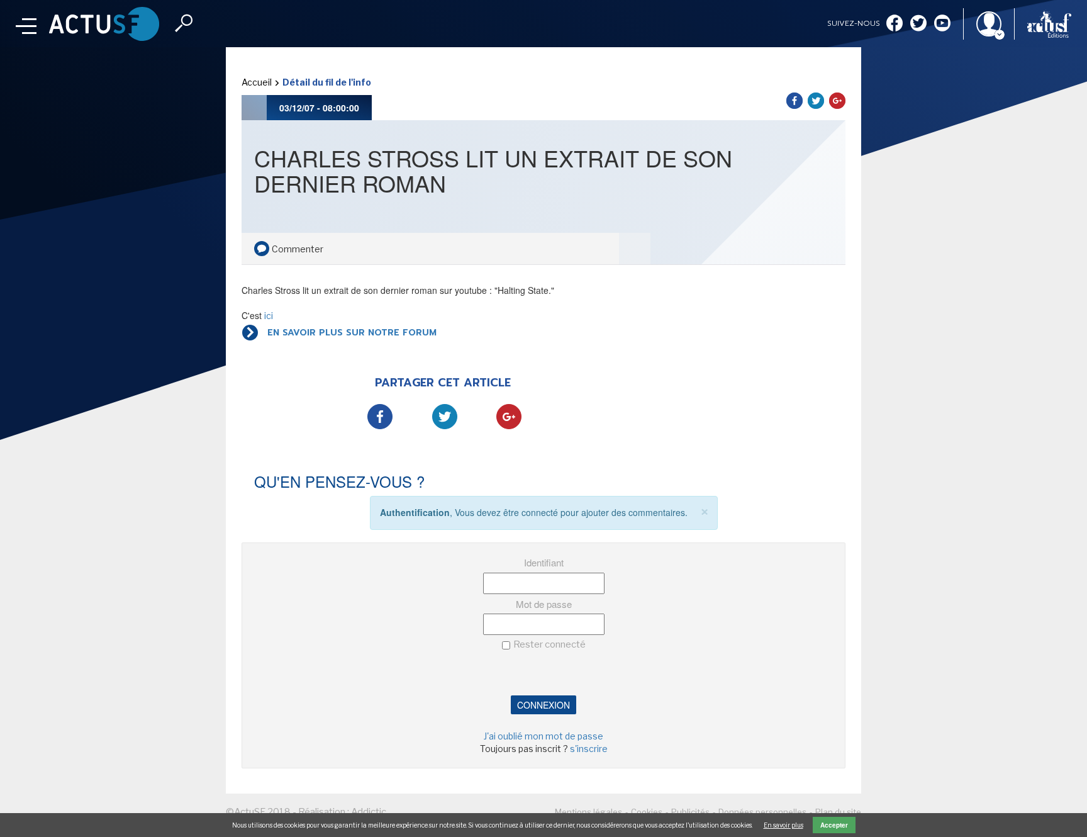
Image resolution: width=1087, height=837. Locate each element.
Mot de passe (544, 603)
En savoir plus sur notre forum (352, 332)
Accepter (834, 825)
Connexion (543, 705)
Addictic (368, 811)
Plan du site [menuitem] (838, 812)
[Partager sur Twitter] (816, 101)
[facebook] (894, 24)
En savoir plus (783, 825)
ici (268, 315)
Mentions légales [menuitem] (588, 812)
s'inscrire (589, 748)
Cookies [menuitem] (646, 812)
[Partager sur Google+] (837, 101)
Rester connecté (549, 644)
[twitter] (918, 24)
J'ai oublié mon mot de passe (543, 736)
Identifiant (544, 562)
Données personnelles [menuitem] (762, 812)
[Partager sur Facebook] (794, 101)
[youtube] (942, 24)
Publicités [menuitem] (690, 812)
